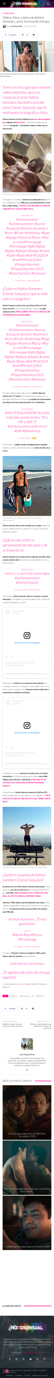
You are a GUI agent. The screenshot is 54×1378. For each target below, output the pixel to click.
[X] (27, 1069)
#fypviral (24, 237)
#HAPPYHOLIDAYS (27, 260)
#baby (20, 255)
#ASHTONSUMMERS (21, 413)
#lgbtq (40, 246)
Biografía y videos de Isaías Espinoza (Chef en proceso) (12, 1025)
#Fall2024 (40, 255)
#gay (46, 573)
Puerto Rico (20, 122)
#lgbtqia (21, 251)
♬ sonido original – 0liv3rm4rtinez (27, 590)
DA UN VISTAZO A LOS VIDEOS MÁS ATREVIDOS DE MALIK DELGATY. (24, 782)
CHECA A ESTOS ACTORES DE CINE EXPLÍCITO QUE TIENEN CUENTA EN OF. (27, 798)
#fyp (26, 935)
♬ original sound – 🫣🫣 (27, 438)
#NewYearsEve (19, 273)
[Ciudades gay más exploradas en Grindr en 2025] (27, 1223)
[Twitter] (23, 1359)
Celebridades (9, 13)
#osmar (39, 224)
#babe (10, 255)
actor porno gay (24, 996)
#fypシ (36, 237)
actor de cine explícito (42, 119)
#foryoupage (32, 242)
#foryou (36, 935)
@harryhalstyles (27, 215)
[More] (33, 35)
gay (4, 122)
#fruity (19, 233)
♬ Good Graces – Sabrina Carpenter (27, 280)
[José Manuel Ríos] (5, 26)
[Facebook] (9, 1359)
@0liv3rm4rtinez (27, 570)
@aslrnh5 (27, 931)
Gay (26, 1185)
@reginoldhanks (27, 409)
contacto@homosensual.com (32, 1352)
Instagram (21, 984)
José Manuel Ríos (16, 26)
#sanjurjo (13, 228)
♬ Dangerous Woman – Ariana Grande (27, 386)
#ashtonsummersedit (22, 426)
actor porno (13, 996)
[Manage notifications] (7, 1371)
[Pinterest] (44, 1359)
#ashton (26, 228)
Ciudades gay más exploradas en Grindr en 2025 (27, 1246)
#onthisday (32, 233)
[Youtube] (30, 1359)
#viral (43, 426)
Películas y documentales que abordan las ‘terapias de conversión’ (40, 1026)
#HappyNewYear (27, 264)
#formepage (18, 246)
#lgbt (31, 246)
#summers (40, 228)
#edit (17, 431)
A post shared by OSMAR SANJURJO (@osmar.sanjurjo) (28, 673)
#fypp (45, 233)
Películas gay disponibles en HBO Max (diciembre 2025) (27, 1135)
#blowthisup (31, 431)
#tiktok (17, 935)
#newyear (38, 273)
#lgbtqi (9, 251)
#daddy (33, 251)
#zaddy (44, 251)
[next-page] (8, 1255)
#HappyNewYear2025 (27, 269)
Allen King (36, 779)
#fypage (11, 237)
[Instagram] (16, 1359)
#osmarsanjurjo (27, 219)
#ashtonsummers (21, 224)
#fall (29, 255)
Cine (27, 1130)
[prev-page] (4, 1255)
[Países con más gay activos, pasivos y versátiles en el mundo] (27, 1167)
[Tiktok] (37, 1359)
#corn (9, 233)
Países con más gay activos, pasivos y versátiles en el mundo (27, 1190)
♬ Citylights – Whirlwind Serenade (27, 946)
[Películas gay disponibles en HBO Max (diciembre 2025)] (27, 1112)
